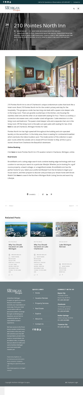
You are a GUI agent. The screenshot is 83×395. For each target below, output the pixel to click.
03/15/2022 (38, 242)
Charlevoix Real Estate (25, 33)
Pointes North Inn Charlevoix (32, 35)
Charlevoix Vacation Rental (45, 33)
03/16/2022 (13, 242)
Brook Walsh (22, 31)
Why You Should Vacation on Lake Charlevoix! (41, 246)
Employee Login (72, 382)
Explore (38, 313)
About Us (38, 319)
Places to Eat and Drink (14, 264)
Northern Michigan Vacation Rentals (46, 31)
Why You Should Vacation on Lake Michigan (16, 246)
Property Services (42, 303)
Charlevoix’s (36, 104)
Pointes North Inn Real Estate (29, 37)
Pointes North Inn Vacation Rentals (55, 37)
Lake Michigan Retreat (65, 245)
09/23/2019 (63, 242)
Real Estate (39, 308)
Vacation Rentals (41, 298)
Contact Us (76, 2)
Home (37, 293)
